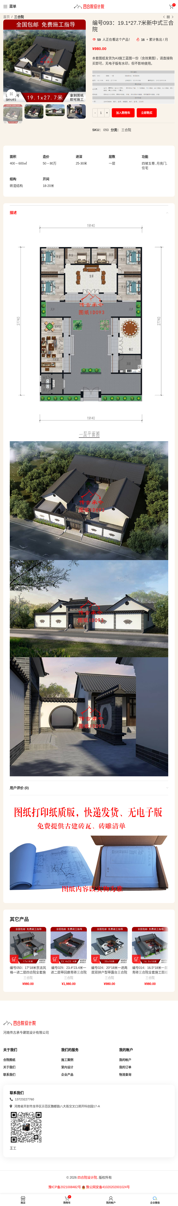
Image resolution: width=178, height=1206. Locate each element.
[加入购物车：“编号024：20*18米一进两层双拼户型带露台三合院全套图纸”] (95, 959)
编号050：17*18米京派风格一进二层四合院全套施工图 (28, 972)
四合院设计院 (87, 1177)
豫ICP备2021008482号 (65, 1187)
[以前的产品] (164, 17)
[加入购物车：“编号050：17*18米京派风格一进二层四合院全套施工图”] (14, 959)
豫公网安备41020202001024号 (108, 1187)
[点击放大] (11, 94)
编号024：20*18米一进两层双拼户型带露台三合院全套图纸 (109, 972)
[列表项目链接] (22, 1099)
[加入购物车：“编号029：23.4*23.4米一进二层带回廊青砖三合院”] (55, 959)
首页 (6, 17)
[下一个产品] (172, 17)
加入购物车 (123, 112)
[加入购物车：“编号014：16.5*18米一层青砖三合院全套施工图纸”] (136, 959)
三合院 (19, 17)
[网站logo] (89, 6)
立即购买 (146, 112)
